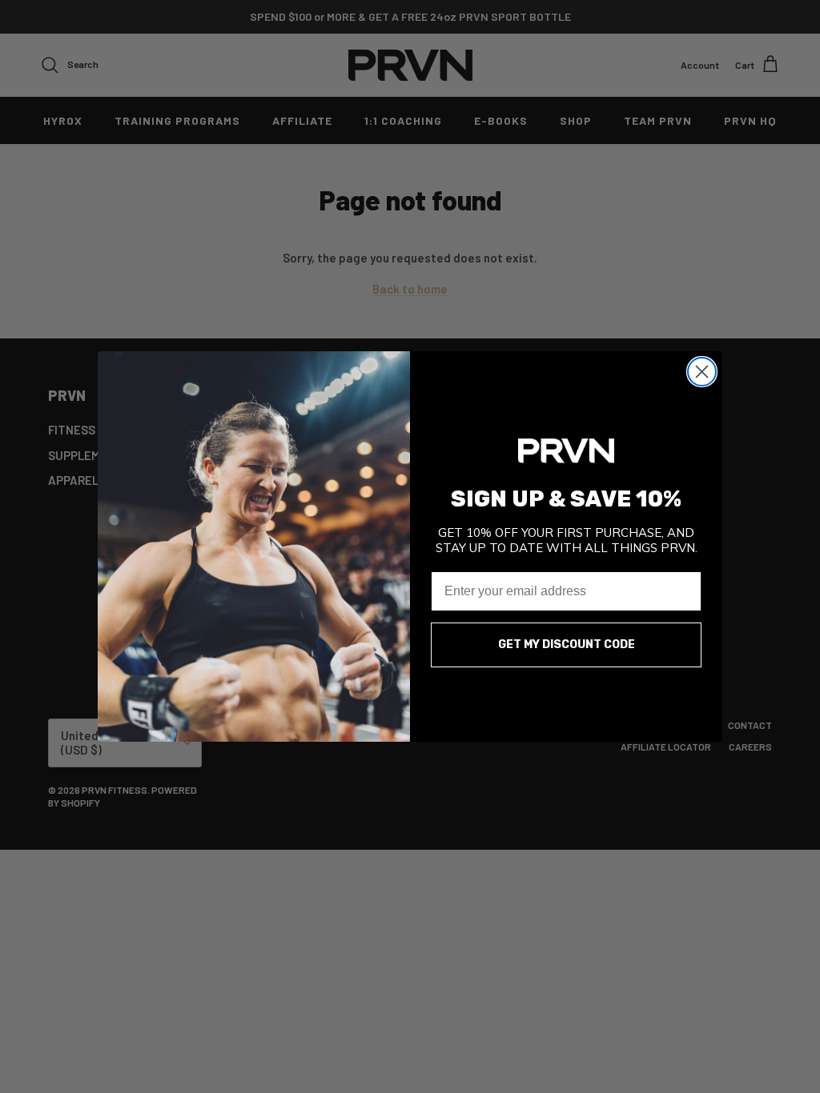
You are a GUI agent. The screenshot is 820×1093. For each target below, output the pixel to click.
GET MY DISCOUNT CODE (566, 644)
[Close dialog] (702, 372)
